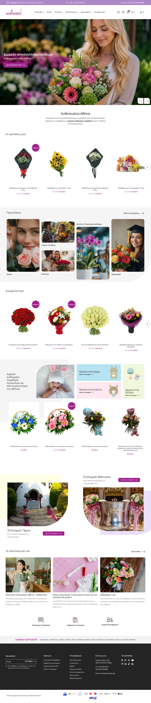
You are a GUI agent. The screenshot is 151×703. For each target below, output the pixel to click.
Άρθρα (72, 666)
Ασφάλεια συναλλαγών (52, 663)
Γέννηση (58, 12)
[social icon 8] (132, 664)
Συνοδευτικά (99, 12)
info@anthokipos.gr (107, 673)
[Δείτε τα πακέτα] (37, 502)
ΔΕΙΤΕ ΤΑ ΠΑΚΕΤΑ (52, 533)
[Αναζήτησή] (118, 12)
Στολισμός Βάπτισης (97, 477)
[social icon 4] (132, 660)
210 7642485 (103, 669)
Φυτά (49, 12)
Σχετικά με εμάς (75, 660)
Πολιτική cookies (76, 669)
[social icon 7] (129, 664)
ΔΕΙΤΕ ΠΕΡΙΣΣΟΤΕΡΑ (14, 65)
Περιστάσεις (86, 12)
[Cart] (128, 12)
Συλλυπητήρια (71, 12)
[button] (9, 145)
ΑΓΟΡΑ (21, 198)
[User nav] (123, 12)
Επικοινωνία (74, 663)
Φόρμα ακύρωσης (76, 678)
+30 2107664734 (79, 2)
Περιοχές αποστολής (51, 666)
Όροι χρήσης (74, 675)
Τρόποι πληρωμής (50, 669)
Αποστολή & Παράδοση (52, 660)
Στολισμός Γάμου (18, 530)
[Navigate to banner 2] (99, 390)
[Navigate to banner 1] (99, 372)
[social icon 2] (125, 660)
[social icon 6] (125, 664)
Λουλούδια (38, 12)
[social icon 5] (122, 664)
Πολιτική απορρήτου (77, 672)
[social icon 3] (129, 660)
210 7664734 (103, 667)
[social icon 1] (122, 660)
